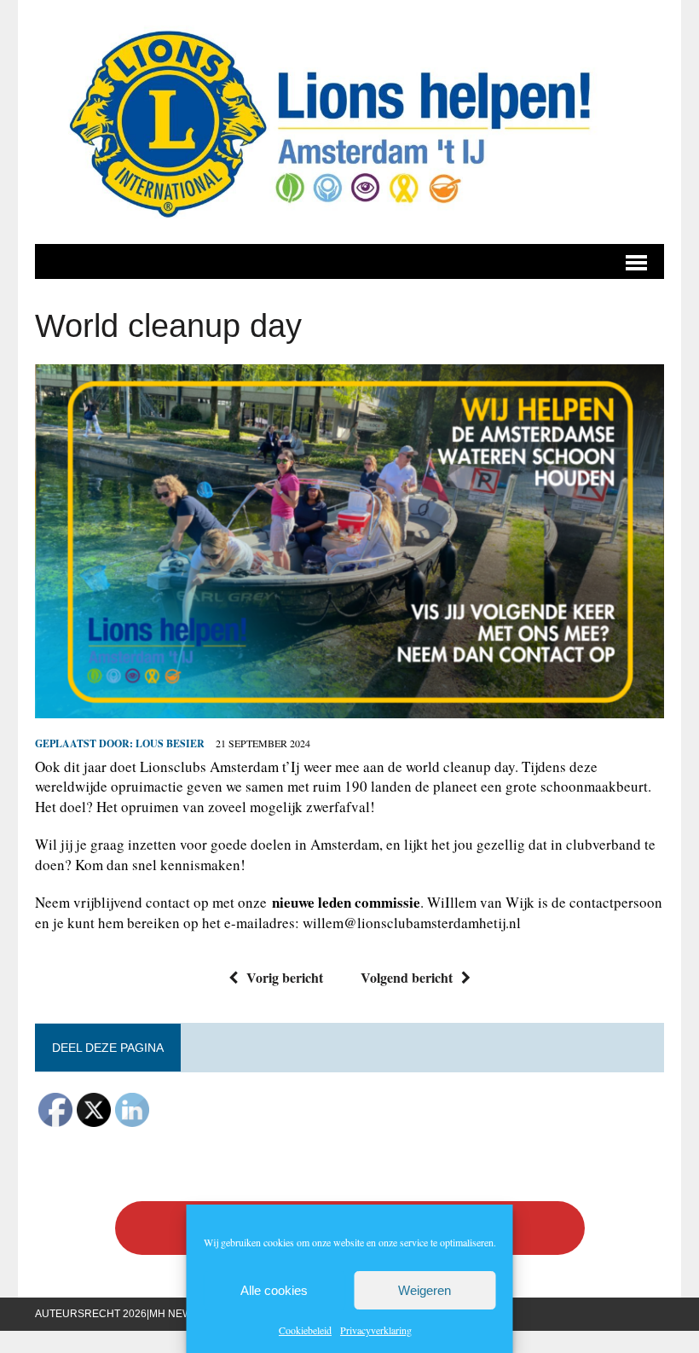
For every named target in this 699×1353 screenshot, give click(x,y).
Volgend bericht (407, 977)
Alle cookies (274, 1290)
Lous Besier (170, 743)
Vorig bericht (284, 977)
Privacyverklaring (376, 1330)
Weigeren (424, 1290)
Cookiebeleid (305, 1330)
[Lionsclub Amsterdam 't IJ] (349, 122)
